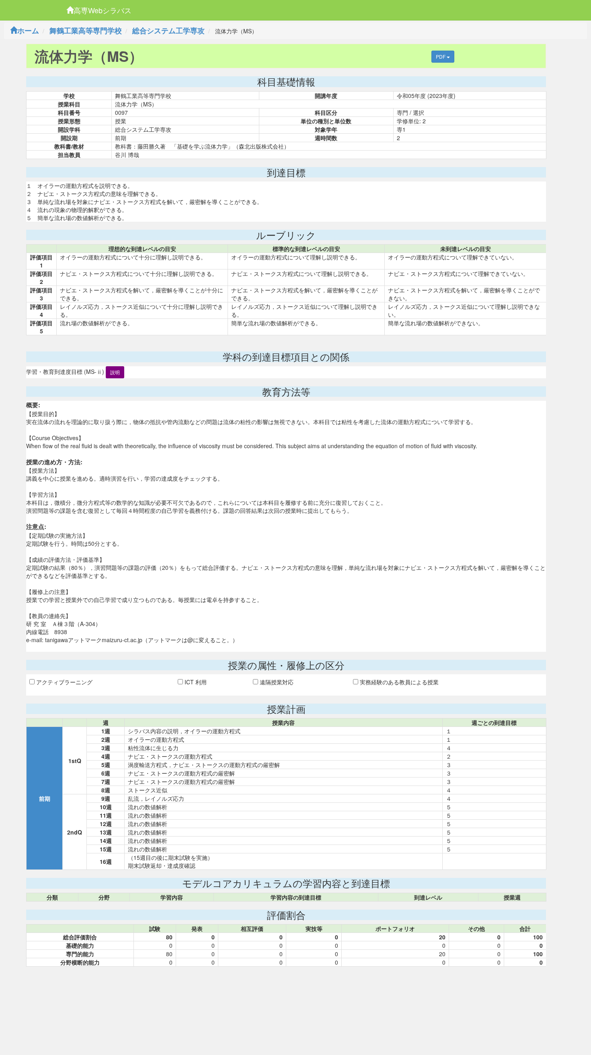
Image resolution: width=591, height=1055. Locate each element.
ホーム (28, 30)
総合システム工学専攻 (168, 30)
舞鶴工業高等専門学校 (85, 30)
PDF (441, 56)
